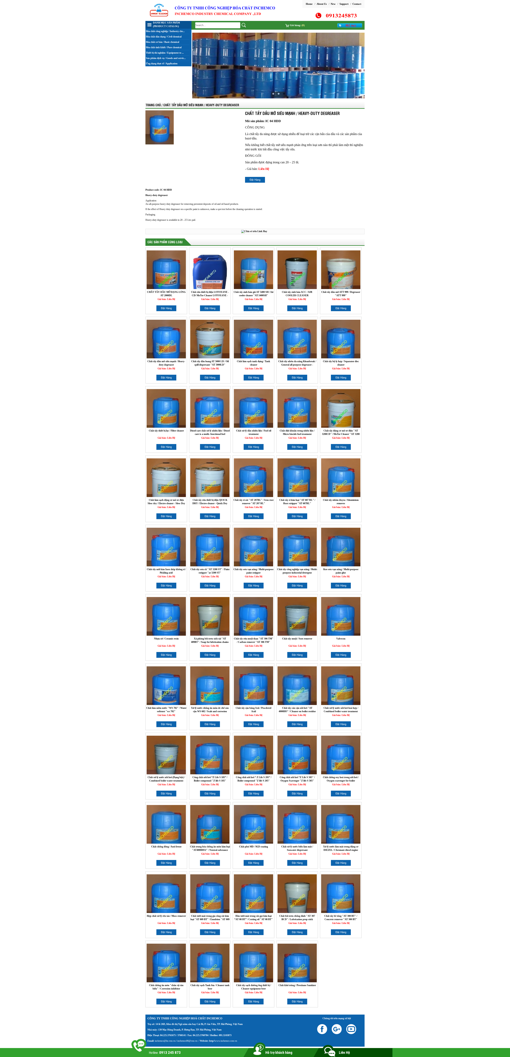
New (333, 3)
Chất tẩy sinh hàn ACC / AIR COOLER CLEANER (297, 294)
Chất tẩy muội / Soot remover (297, 638)
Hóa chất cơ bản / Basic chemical (162, 42)
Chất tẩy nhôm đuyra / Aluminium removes (341, 502)
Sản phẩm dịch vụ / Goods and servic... (166, 58)
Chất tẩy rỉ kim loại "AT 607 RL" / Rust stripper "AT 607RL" (297, 502)
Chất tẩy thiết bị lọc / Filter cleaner (166, 430)
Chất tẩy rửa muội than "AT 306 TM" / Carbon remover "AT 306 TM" (253, 640)
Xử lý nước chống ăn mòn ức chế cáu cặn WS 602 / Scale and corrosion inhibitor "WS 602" (210, 710)
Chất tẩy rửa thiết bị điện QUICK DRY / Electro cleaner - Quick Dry (209, 502)
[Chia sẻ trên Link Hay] (254, 231)
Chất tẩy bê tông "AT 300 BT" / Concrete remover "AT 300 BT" (340, 918)
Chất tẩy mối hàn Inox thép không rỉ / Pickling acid (166, 571)
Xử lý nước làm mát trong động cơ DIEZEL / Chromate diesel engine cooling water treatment (340, 848)
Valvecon (340, 638)
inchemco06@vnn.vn (187, 1040)
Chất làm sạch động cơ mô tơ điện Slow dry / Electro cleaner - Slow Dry (166, 502)
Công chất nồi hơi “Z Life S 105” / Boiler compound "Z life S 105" (209, 779)
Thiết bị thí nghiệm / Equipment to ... (165, 52)
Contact (356, 3)
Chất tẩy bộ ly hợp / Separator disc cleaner (341, 363)
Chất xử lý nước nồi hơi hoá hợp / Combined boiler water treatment (341, 710)
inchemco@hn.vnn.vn (165, 1040)
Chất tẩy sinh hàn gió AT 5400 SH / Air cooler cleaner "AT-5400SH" (254, 294)
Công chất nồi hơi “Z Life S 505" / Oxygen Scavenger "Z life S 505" (297, 779)
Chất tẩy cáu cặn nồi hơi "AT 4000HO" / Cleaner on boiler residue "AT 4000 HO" (297, 710)
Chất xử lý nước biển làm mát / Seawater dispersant (297, 848)
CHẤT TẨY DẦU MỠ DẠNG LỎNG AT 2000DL (166, 294)
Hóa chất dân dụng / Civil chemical (163, 36)
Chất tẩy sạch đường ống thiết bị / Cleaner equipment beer (253, 987)
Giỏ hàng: (297, 25)
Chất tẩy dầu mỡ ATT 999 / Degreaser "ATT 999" (340, 294)
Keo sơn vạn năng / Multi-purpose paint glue (340, 571)
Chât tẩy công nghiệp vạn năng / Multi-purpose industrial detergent (297, 571)
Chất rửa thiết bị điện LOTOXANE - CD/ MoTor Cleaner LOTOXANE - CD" (210, 294)
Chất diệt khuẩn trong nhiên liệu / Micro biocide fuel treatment (297, 432)
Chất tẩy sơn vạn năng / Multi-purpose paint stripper (253, 571)
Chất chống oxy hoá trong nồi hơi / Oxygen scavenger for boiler (341, 779)
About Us (322, 3)
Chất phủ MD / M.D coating (253, 846)
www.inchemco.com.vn (226, 1040)
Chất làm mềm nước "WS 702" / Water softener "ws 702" (166, 710)
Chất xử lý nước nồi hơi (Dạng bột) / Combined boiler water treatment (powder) (166, 779)
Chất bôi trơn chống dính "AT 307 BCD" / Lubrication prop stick (297, 918)
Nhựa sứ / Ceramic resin (166, 638)
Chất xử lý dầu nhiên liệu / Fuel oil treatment (253, 432)
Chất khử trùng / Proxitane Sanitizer (297, 985)
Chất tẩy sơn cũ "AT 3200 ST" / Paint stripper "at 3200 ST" (210, 571)
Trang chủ (153, 105)
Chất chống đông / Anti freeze (166, 846)
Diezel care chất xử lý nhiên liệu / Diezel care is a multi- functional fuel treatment (210, 432)
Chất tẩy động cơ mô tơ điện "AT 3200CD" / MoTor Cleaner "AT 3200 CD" (341, 432)
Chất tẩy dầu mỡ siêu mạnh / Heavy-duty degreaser (166, 363)
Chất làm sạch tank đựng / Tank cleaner (253, 363)
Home (309, 3)
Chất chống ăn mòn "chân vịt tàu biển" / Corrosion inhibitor (166, 987)
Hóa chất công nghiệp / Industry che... (165, 31)
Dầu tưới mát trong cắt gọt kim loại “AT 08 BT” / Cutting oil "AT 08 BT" (253, 918)
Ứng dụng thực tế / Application (162, 63)
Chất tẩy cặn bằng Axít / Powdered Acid (253, 710)
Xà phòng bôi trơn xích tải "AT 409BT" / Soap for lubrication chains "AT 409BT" (210, 640)
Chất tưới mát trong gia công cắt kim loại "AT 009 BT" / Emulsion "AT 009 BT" (210, 918)
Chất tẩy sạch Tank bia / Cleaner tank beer (210, 987)
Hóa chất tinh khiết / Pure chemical (163, 47)
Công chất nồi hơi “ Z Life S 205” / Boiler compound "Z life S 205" (253, 779)
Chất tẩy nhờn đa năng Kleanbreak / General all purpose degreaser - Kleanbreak (297, 363)
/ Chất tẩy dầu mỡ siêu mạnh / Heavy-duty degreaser (200, 105)
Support (343, 3)
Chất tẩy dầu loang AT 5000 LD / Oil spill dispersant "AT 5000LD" (210, 363)
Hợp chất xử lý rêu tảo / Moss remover (166, 916)
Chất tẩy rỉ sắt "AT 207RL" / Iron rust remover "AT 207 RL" (253, 502)
